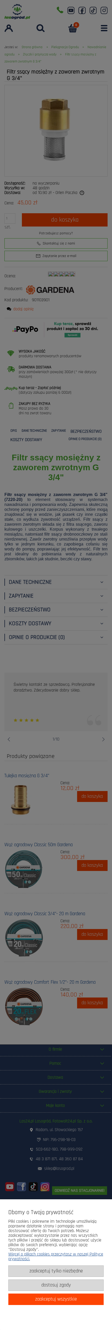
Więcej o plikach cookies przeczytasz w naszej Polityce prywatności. (55, 1256)
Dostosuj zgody (56, 1285)
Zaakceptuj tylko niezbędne (56, 1271)
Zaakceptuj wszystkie (56, 1299)
